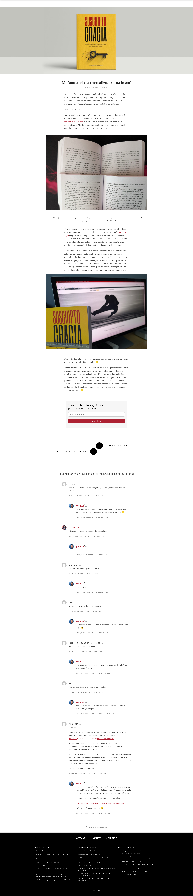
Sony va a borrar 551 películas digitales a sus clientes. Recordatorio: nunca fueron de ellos (52, 875)
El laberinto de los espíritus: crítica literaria (135, 871)
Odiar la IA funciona (43, 851)
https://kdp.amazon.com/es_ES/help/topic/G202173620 (91, 738)
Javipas (80, 662)
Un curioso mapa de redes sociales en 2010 (135, 859)
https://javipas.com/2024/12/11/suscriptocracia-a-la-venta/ (100, 803)
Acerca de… (82, 838)
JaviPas (80, 506)
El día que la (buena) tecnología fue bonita (135, 851)
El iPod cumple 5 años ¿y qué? (131, 861)
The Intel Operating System (130, 856)
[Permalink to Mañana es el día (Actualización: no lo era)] (96, 41)
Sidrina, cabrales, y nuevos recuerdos (49, 859)
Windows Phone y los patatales (131, 869)
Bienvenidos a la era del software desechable (51, 868)
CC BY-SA (96, 890)
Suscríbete (96, 421)
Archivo (96, 838)
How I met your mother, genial (131, 853)
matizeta (74, 528)
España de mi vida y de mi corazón (48, 862)
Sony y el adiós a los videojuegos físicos (49, 872)
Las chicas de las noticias (129, 874)
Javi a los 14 (40, 865)
